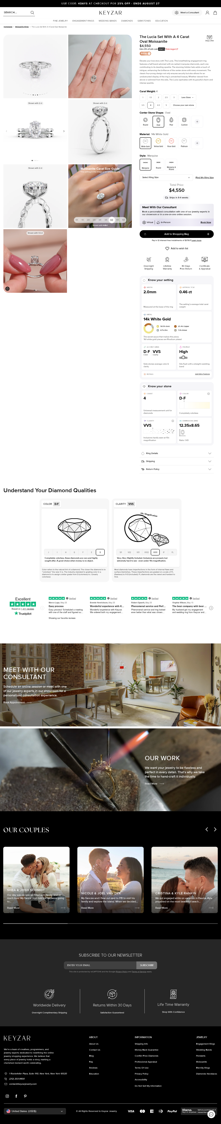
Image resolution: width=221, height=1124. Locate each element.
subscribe (147, 965)
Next (63, 131)
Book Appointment (14, 702)
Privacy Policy (122, 971)
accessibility (141, 1079)
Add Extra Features (202, 374)
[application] (211, 1114)
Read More (151, 784)
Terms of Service (139, 971)
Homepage (8, 27)
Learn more (196, 240)
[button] (60, 21)
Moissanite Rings (22, 27)
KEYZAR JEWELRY (102, 12)
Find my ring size (205, 177)
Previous (7, 131)
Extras (144, 53)
